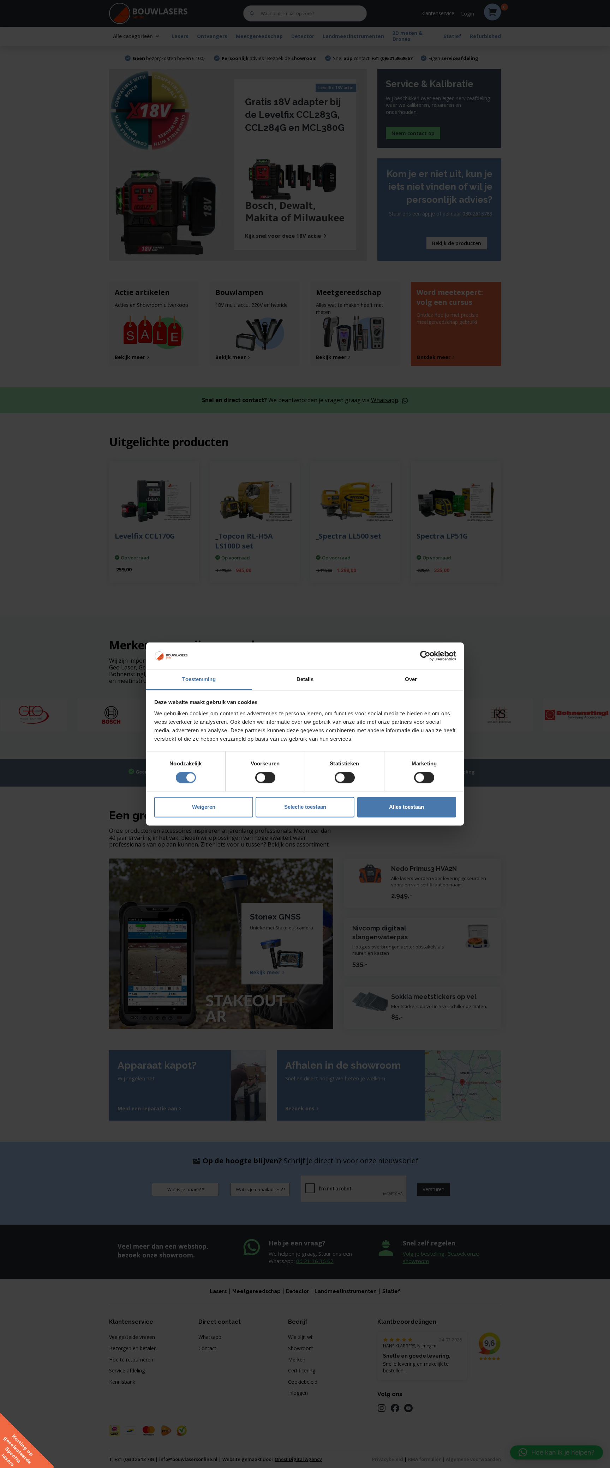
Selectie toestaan (305, 807)
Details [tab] (305, 679)
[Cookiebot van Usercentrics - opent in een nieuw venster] (425, 656)
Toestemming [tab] (199, 679)
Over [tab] (411, 679)
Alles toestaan (406, 807)
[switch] (265, 777)
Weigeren (203, 807)
